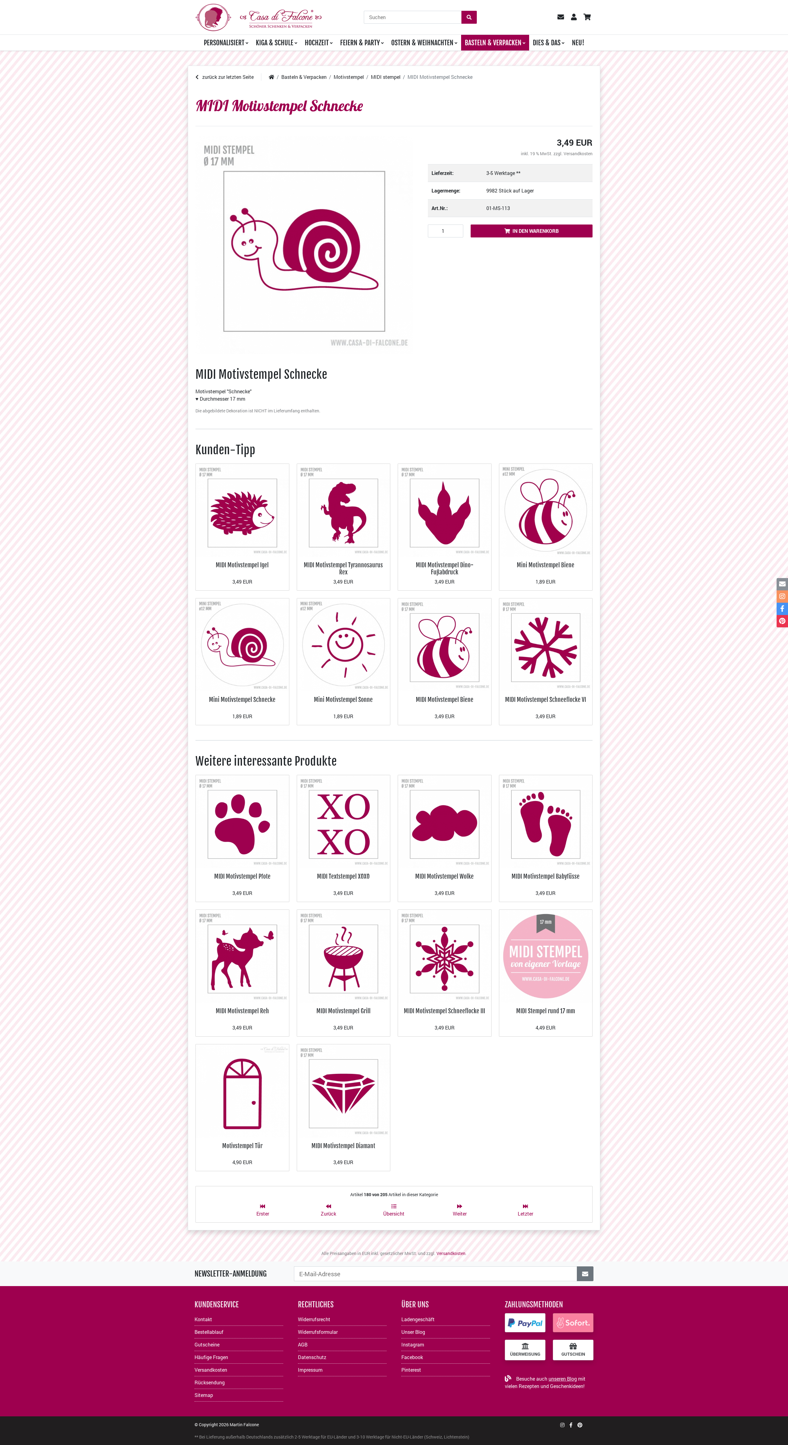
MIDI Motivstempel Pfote (242, 876)
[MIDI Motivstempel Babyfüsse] (546, 821)
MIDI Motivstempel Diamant (343, 1145)
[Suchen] (469, 17)
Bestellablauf (209, 1332)
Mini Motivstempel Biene (545, 565)
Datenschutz (312, 1357)
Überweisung (525, 1354)
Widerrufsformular (318, 1332)
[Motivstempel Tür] (242, 1090)
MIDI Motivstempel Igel (242, 565)
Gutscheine (207, 1344)
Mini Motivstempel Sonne (343, 699)
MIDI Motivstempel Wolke (444, 876)
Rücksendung (210, 1382)
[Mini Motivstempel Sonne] (343, 644)
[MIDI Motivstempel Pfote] (242, 821)
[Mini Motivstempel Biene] (546, 509)
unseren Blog (563, 1378)
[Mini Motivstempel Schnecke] (242, 644)
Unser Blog (413, 1332)
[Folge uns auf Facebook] (571, 1425)
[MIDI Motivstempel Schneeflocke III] (444, 955)
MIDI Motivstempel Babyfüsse (546, 876)
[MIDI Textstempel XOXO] (343, 821)
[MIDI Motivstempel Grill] (343, 955)
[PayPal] (525, 1323)
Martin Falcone (244, 1424)
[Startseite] (271, 77)
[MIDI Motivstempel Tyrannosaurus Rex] (343, 509)
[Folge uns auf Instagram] (562, 1425)
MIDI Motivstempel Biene (444, 699)
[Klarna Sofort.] (573, 1323)
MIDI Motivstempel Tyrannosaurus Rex (343, 568)
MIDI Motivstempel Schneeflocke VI (545, 699)
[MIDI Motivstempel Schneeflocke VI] (546, 644)
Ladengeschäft (418, 1319)
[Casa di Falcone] (259, 16)
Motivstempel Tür (242, 1145)
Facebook (412, 1357)
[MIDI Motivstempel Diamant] (343, 1090)
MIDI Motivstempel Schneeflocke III (444, 1010)
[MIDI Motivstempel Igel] (242, 509)
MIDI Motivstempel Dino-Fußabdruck (444, 568)
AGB (303, 1344)
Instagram (412, 1344)
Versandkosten (578, 153)
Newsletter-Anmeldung (231, 1273)
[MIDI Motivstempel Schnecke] (304, 245)
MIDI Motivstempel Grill (343, 1010)
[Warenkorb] (586, 17)
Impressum (310, 1369)
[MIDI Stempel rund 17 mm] (546, 955)
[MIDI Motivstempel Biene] (444, 644)
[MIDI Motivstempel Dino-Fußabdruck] (444, 509)
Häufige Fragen (211, 1357)
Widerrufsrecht (314, 1319)
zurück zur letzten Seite (227, 77)
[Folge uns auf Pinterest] (579, 1425)
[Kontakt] (782, 584)
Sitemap (204, 1395)
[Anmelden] (585, 1273)
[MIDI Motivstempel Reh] (242, 955)
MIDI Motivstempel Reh (242, 1010)
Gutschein (573, 1354)
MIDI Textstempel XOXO (343, 876)
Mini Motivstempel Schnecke (242, 699)
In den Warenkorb (536, 231)
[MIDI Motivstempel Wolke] (444, 821)
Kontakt (203, 1319)
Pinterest (411, 1369)
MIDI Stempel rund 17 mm (545, 1010)
